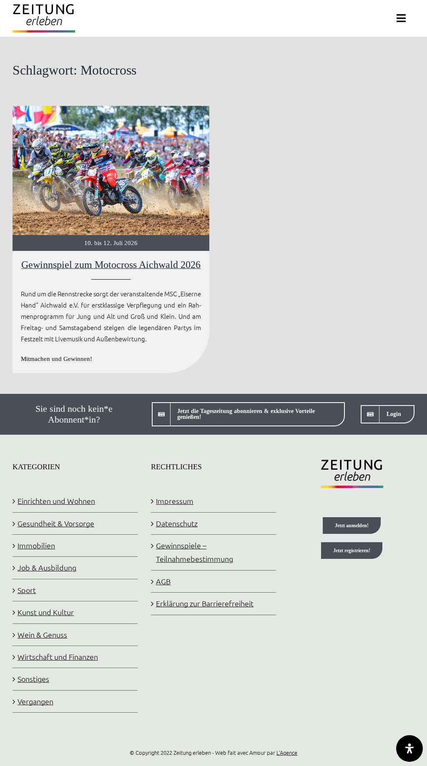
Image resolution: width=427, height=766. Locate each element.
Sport (27, 590)
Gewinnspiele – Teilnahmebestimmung (194, 552)
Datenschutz (177, 523)
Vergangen (35, 701)
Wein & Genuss (42, 634)
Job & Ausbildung (47, 567)
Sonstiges (33, 678)
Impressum (174, 501)
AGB (163, 581)
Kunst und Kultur (46, 612)
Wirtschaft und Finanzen (58, 656)
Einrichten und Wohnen (56, 501)
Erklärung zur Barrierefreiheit (205, 603)
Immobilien (36, 545)
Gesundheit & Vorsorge (56, 523)
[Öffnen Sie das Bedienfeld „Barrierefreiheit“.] (409, 748)
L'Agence (286, 752)
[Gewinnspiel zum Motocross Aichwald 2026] (111, 239)
